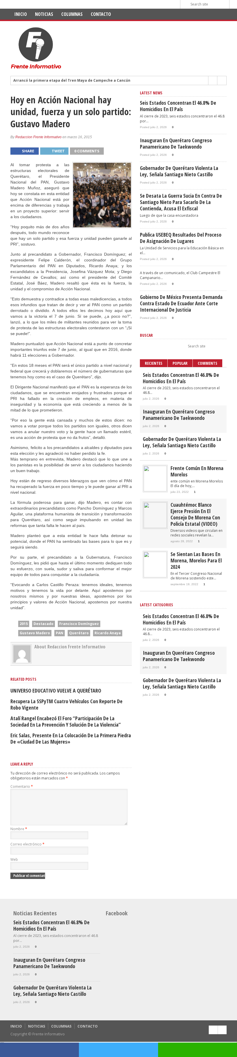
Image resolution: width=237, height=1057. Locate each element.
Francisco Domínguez (79, 623)
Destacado (43, 623)
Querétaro (79, 633)
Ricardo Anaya (108, 633)
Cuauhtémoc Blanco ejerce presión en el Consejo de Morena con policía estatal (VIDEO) (195, 514)
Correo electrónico (27, 844)
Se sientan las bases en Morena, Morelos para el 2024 (196, 560)
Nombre (18, 828)
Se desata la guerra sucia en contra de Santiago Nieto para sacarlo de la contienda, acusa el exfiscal (181, 202)
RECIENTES (153, 363)
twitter (118, 1050)
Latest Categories (156, 604)
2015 (24, 623)
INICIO (20, 14)
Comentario (21, 786)
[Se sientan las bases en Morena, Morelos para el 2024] (155, 576)
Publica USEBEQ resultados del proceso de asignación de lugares (180, 237)
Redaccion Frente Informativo (38, 137)
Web (14, 859)
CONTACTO (101, 14)
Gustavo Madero (35, 633)
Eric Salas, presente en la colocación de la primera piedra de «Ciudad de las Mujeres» (70, 738)
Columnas (72, 14)
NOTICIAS (44, 14)
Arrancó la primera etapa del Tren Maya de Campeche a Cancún (71, 80)
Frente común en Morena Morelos (197, 471)
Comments (207, 363)
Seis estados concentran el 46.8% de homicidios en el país (178, 106)
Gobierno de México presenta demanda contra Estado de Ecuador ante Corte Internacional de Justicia (181, 303)
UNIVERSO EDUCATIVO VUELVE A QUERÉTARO (55, 690)
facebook (39, 1050)
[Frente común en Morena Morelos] (155, 490)
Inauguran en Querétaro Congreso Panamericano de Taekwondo (176, 143)
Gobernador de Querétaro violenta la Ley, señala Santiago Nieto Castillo (179, 171)
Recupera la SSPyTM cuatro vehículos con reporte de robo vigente (66, 704)
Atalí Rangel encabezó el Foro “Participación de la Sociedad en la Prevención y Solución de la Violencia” (65, 721)
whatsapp (197, 1050)
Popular (180, 363)
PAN (59, 633)
